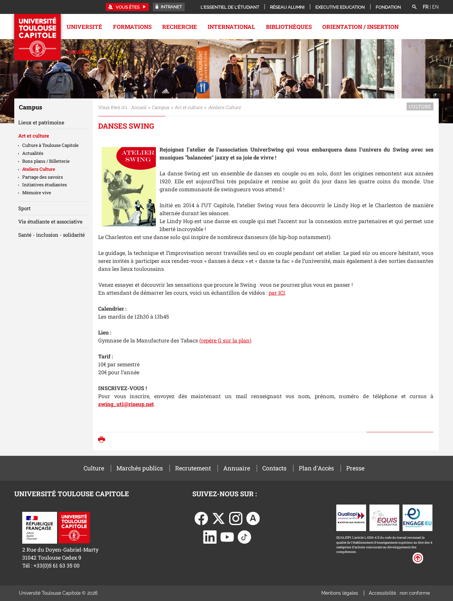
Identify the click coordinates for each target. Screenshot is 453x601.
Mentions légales (339, 593)
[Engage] (417, 517)
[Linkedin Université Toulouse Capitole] (210, 536)
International (231, 26)
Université (84, 26)
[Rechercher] (414, 7)
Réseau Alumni (287, 7)
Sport (24, 208)
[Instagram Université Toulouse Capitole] (235, 517)
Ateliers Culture (38, 169)
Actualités (32, 153)
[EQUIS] (384, 517)
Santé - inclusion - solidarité (51, 234)
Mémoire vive (36, 193)
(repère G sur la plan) (225, 340)
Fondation (388, 7)
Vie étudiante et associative (50, 221)
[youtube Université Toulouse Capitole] (227, 536)
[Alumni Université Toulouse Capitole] (253, 517)
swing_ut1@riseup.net (126, 403)
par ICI (277, 292)
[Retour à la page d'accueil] (37, 37)
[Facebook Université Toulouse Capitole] (201, 517)
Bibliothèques (289, 26)
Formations (132, 26)
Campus (79, 52)
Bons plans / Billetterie (46, 161)
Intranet (171, 6)
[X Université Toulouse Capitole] (218, 517)
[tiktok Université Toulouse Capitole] (244, 536)
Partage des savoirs (42, 177)
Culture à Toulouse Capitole (50, 145)
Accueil (139, 107)
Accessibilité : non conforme (399, 593)
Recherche (179, 26)
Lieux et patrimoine (41, 122)
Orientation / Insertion (360, 26)
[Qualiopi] (351, 517)
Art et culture (189, 107)
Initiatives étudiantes (44, 185)
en (435, 7)
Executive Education (340, 7)
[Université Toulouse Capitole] (74, 526)
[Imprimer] (103, 440)
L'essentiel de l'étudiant (230, 7)
